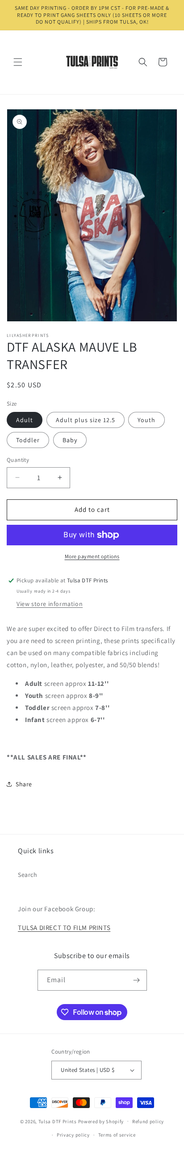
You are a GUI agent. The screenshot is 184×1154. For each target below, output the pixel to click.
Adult (24, 420)
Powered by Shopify (101, 1121)
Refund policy (148, 1121)
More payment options (92, 556)
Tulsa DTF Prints (57, 1121)
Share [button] (24, 784)
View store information (50, 604)
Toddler (28, 440)
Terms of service (117, 1135)
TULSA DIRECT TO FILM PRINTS (64, 927)
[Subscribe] (136, 980)
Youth (146, 420)
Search (28, 875)
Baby (70, 440)
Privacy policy (73, 1135)
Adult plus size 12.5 (85, 420)
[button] (18, 62)
